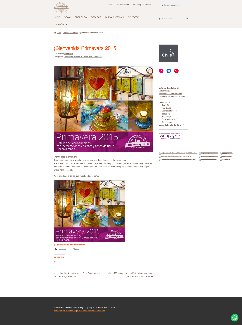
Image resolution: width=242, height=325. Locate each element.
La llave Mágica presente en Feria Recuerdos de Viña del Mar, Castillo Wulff (77, 275)
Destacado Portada (70, 32)
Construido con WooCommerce (91, 310)
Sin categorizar (95, 56)
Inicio (59, 32)
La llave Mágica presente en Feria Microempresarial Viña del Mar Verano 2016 (130, 275)
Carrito (111, 4)
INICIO (57, 17)
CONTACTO (133, 17)
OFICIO (67, 17)
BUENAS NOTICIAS (114, 17)
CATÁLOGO (96, 17)
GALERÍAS (59, 24)
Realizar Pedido (123, 4)
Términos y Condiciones (142, 4)
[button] (234, 317)
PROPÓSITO (81, 17)
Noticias (84, 56)
